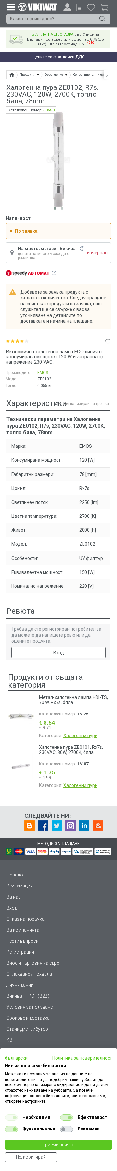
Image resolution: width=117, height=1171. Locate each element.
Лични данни (19, 985)
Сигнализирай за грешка (86, 403)
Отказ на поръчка (25, 919)
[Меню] (10, 7)
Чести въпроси (22, 941)
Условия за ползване (29, 1007)
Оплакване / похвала (29, 974)
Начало (14, 874)
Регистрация (20, 952)
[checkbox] (11, 1117)
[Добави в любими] (108, 341)
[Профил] (67, 7)
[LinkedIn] (84, 825)
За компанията (22, 930)
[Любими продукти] (91, 7)
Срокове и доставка (28, 1018)
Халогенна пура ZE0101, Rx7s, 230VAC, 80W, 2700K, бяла (71, 750)
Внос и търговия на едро (32, 963)
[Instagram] (70, 825)
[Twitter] (57, 825)
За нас (13, 896)
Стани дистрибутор (27, 1029)
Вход (58, 652)
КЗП (10, 1040)
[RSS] (98, 825)
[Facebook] (43, 825)
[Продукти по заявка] (79, 7)
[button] (20, 1058)
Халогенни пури (80, 735)
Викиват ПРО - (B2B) (27, 996)
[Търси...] (102, 19)
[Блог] (29, 825)
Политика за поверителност (82, 1058)
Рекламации (19, 885)
